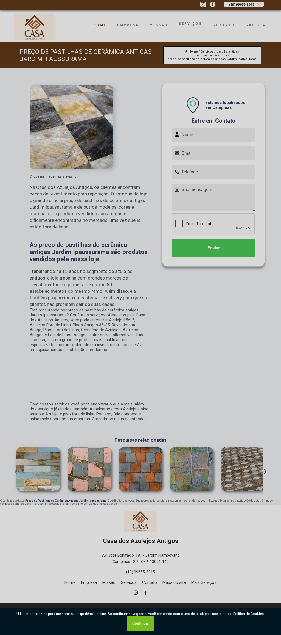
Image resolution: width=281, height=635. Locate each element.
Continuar (140, 623)
